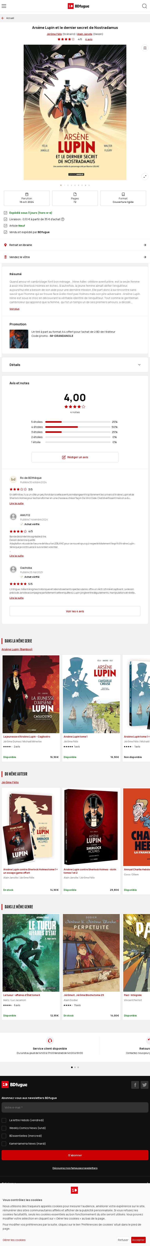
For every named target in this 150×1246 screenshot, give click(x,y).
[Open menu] (4, 6)
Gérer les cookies (14, 1240)
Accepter (138, 1240)
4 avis (88, 39)
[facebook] (135, 1085)
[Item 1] (64, 185)
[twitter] (144, 1085)
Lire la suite (17, 503)
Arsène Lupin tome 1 (76, 736)
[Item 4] (75, 185)
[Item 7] (85, 185)
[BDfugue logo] (78, 6)
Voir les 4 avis (75, 611)
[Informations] (62, 219)
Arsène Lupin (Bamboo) (17, 649)
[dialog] (75, 1214)
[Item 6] (82, 185)
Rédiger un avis (77, 457)
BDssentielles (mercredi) (25, 1136)
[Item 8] (89, 185)
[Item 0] (61, 185)
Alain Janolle (84, 34)
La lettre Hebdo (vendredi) (26, 1120)
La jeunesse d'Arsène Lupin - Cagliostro (26, 736)
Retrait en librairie (20, 245)
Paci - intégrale (133, 995)
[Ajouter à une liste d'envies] (144, 47)
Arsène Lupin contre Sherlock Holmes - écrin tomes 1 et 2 (90, 871)
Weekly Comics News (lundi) (27, 1128)
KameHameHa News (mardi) (27, 1143)
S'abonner (75, 1155)
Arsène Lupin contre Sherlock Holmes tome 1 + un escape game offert (30, 871)
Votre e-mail (13, 1107)
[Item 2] (68, 185)
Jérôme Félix (54, 34)
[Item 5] (78, 185)
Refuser (123, 1240)
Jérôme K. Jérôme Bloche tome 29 (84, 995)
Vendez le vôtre (19, 257)
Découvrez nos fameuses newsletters (75, 1168)
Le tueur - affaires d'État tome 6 (21, 995)
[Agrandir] (144, 176)
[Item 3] (71, 185)
